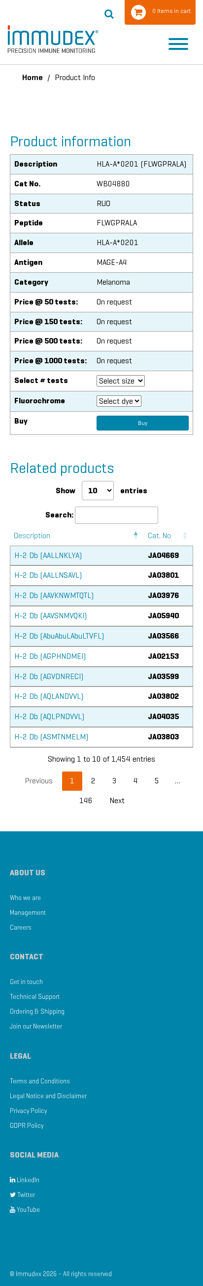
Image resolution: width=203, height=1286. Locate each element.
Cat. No (159, 535)
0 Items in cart (171, 10)
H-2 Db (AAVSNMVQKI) (50, 615)
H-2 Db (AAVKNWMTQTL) (54, 595)
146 (86, 800)
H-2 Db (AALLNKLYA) (48, 555)
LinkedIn (27, 1180)
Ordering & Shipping (37, 1011)
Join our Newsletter (36, 1026)
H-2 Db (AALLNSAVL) (48, 575)
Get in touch (26, 982)
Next (117, 800)
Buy (142, 423)
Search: (59, 514)
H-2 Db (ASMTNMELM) (51, 736)
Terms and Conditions (40, 1081)
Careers (21, 927)
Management (28, 912)
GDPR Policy (26, 1125)
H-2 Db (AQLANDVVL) (48, 696)
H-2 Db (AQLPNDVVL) (49, 716)
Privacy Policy (28, 1111)
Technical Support (35, 996)
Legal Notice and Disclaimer (48, 1096)
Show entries (101, 490)
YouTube (27, 1209)
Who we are (25, 898)
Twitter (25, 1195)
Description (32, 535)
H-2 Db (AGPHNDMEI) (50, 656)
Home (32, 77)
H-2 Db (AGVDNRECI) (48, 676)
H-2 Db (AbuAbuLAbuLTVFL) (59, 636)
